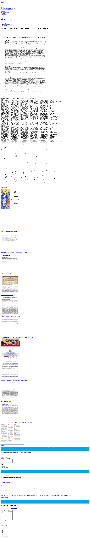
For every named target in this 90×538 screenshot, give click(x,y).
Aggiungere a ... (4, 19)
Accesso (2, 7)
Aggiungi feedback (4, 497)
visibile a (2, 463)
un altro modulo (14, 508)
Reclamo (2, 487)
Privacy (2, 490)
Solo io (3, 466)
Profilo (2, 18)
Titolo (2, 456)
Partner (5, 487)
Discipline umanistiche (8, 23)
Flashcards (3, 12)
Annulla (2, 536)
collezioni (7, 12)
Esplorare (2, 2)
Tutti (3, 464)
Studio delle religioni (7, 24)
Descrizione (5, 458)
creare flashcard (11, 8)
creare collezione (4, 467)
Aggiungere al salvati (17, 20)
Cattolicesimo (6, 25)
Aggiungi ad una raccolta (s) (7, 20)
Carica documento (4, 8)
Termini (5, 490)
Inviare (6, 536)
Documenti (3, 482)
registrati (2, 454)
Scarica (2, 445)
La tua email (3, 520)
